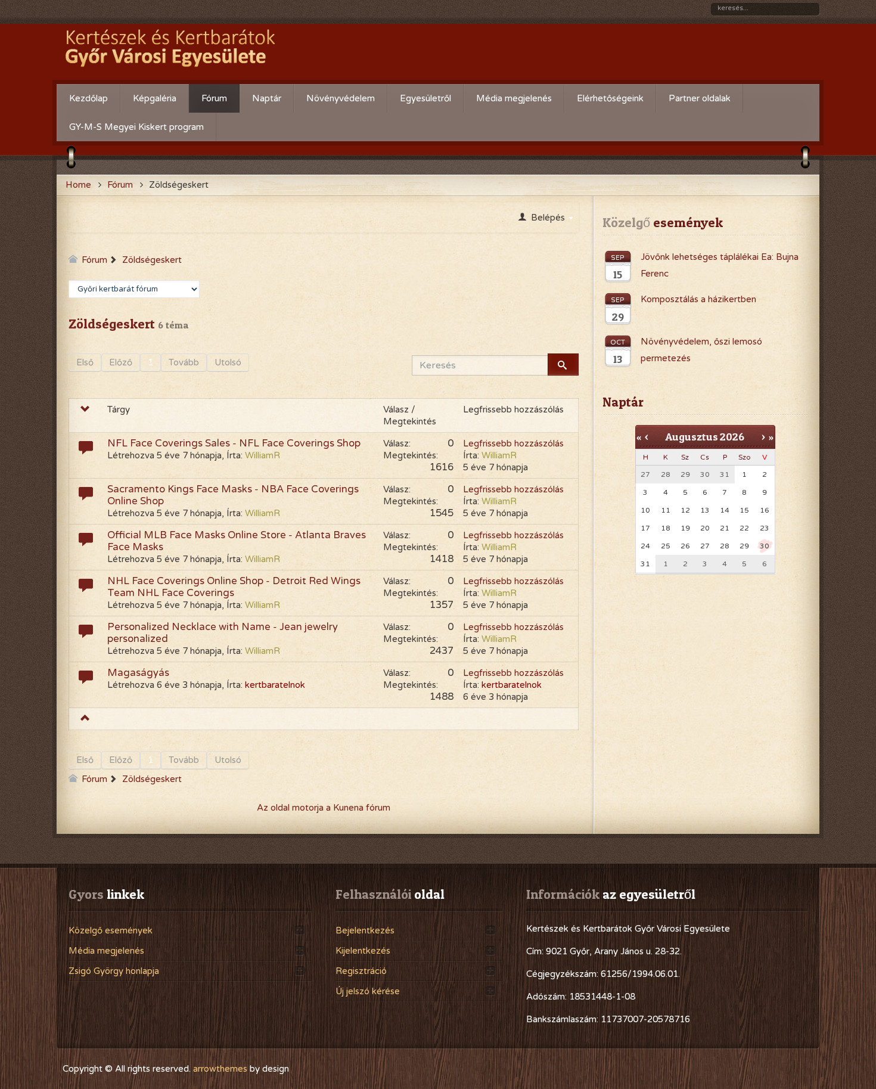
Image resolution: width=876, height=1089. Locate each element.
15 (744, 510)
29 (744, 546)
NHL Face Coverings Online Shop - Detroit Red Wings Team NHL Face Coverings (234, 587)
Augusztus (691, 436)
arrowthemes (220, 1068)
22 (744, 528)
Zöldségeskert (152, 260)
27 (705, 546)
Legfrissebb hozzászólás (513, 443)
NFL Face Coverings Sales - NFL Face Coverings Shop (234, 443)
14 (724, 510)
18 (665, 528)
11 (665, 510)
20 (705, 528)
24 (645, 546)
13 (705, 510)
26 (685, 546)
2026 (732, 436)
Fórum (120, 184)
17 (645, 528)
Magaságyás (138, 673)
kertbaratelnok (275, 685)
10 (645, 510)
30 (764, 546)
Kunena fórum (361, 807)
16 (764, 510)
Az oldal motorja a (294, 807)
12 (685, 510)
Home (78, 184)
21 (724, 528)
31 (645, 564)
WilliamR (262, 455)
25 (665, 546)
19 (685, 528)
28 (724, 546)
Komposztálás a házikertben (698, 299)
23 (764, 528)
